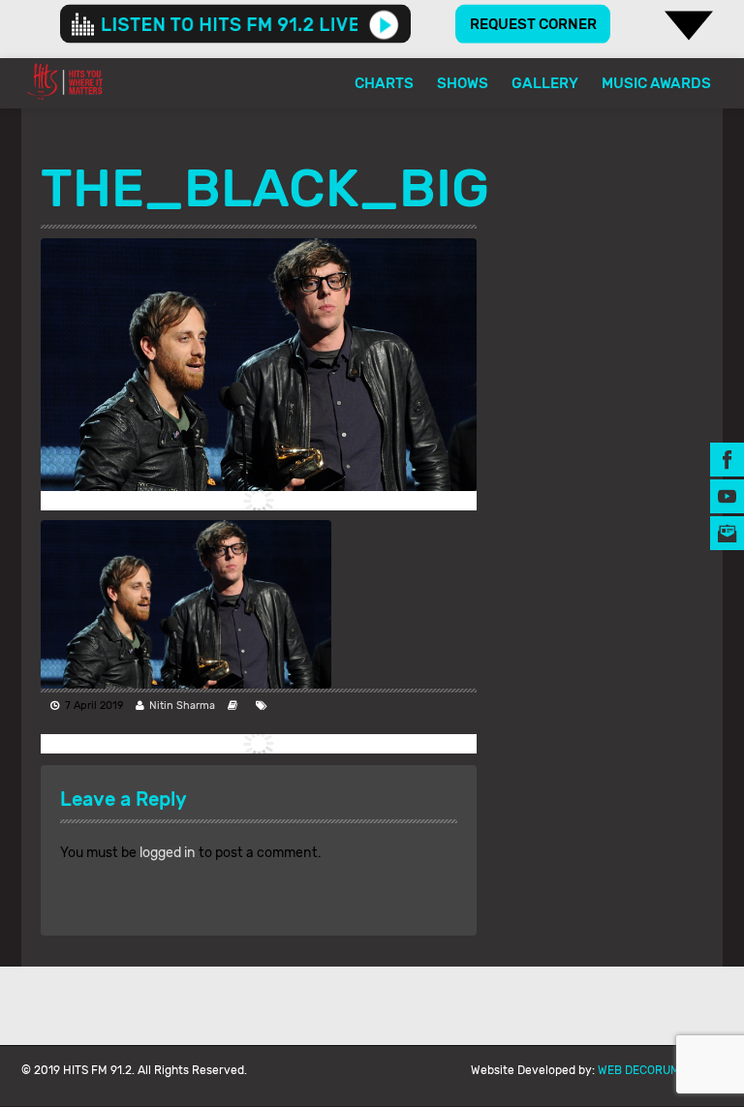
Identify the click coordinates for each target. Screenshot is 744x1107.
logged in (168, 853)
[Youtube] (727, 495)
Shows (462, 83)
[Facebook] (727, 458)
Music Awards (656, 83)
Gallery (545, 83)
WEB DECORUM (639, 1070)
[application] (235, 24)
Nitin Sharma (182, 705)
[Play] (384, 24)
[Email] (727, 532)
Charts (384, 83)
